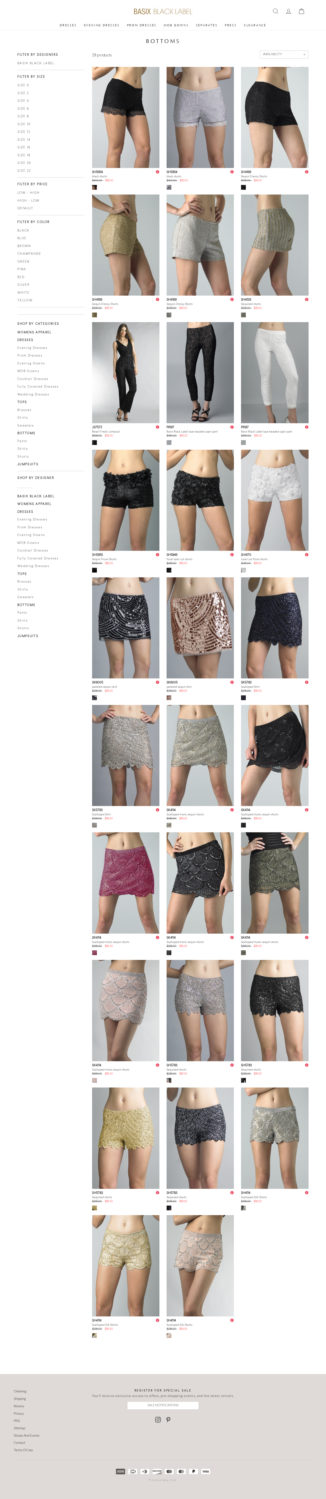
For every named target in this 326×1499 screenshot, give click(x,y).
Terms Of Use (23, 1450)
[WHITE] (243, 443)
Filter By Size (31, 77)
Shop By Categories (38, 324)
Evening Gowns (31, 363)
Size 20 (24, 163)
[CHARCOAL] (169, 953)
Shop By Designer (35, 478)
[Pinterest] (168, 1420)
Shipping (20, 1399)
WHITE (23, 293)
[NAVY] (243, 699)
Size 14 (24, 140)
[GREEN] (243, 953)
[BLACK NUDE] (169, 443)
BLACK (23, 230)
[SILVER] (169, 188)
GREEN (23, 261)
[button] (284, 54)
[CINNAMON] (169, 699)
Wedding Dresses (33, 394)
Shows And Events (26, 1435)
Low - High (28, 193)
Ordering (20, 1391)
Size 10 (24, 124)
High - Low (28, 201)
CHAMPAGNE (29, 254)
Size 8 (23, 116)
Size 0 (23, 85)
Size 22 (24, 171)
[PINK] (94, 1081)
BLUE (21, 238)
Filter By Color (33, 222)
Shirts (22, 418)
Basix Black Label (36, 63)
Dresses (68, 25)
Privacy (19, 1413)
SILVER (23, 285)
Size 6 (23, 109)
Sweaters (25, 425)
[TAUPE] (169, 826)
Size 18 (24, 155)
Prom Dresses (142, 25)
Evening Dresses (102, 25)
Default (25, 208)
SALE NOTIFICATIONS (163, 1405)
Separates (207, 25)
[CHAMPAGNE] (94, 826)
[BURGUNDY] (94, 953)
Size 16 (24, 147)
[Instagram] (158, 1420)
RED (21, 277)
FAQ (17, 1421)
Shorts (23, 456)
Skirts (22, 449)
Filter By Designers (37, 55)
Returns (19, 1406)
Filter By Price (32, 184)
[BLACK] (94, 188)
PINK (21, 269)
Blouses (24, 410)
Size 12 (23, 132)
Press (231, 25)
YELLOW (25, 300)
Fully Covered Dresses (38, 386)
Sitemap (19, 1428)
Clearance (255, 25)
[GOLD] (94, 316)
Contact (19, 1443)
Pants (22, 441)
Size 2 (23, 93)
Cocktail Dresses (32, 379)
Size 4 (23, 101)
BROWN (24, 246)
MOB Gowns (176, 25)
